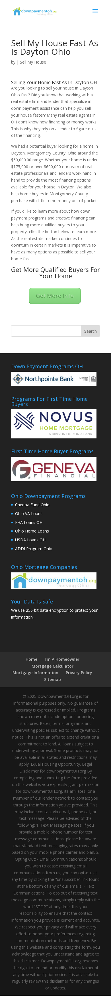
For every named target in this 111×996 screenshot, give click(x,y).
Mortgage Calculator (52, 666)
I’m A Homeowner (62, 659)
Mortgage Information (35, 672)
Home (31, 659)
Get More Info (55, 296)
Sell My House (33, 62)
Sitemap (52, 679)
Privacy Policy (79, 672)
